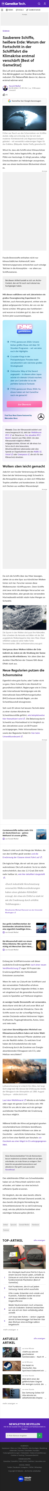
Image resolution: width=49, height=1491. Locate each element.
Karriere (21, 1450)
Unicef (8, 454)
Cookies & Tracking (17, 1455)
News (10, 10)
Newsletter (28, 1450)
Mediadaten (25, 1453)
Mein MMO (23, 1461)
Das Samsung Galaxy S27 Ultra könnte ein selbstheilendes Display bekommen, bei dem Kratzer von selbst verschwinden (33, 1399)
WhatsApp (38, 1467)
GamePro (14, 1461)
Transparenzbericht (31, 1455)
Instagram (24, 1467)
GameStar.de (35, 10)
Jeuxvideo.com (40, 1461)
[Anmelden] (39, 1435)
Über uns (14, 1448)
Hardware (35, 1225)
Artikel (5, 1225)
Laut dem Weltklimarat (13, 1100)
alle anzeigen (39, 1240)
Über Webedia (23, 1448)
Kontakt (36, 1450)
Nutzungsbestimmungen (11, 1453)
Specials (13, 1225)
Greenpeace (22, 454)
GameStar (6, 1461)
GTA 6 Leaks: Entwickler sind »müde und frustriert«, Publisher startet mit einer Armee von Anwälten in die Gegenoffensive (26, 1297)
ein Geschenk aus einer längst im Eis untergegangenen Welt (24, 1141)
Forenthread (10, 1169)
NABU (36, 451)
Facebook (16, 1467)
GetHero (31, 1461)
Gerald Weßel (15, 86)
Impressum (5, 1448)
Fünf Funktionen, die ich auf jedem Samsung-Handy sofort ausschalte (23, 1288)
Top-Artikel (13, 1240)
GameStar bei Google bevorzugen (26, 101)
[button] (39, 4)
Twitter (9, 1467)
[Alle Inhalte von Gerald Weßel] (5, 88)
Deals (21, 10)
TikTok (31, 1467)
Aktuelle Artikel (10, 1341)
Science (6, 30)
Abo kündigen (34, 1448)
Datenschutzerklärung (37, 1453)
